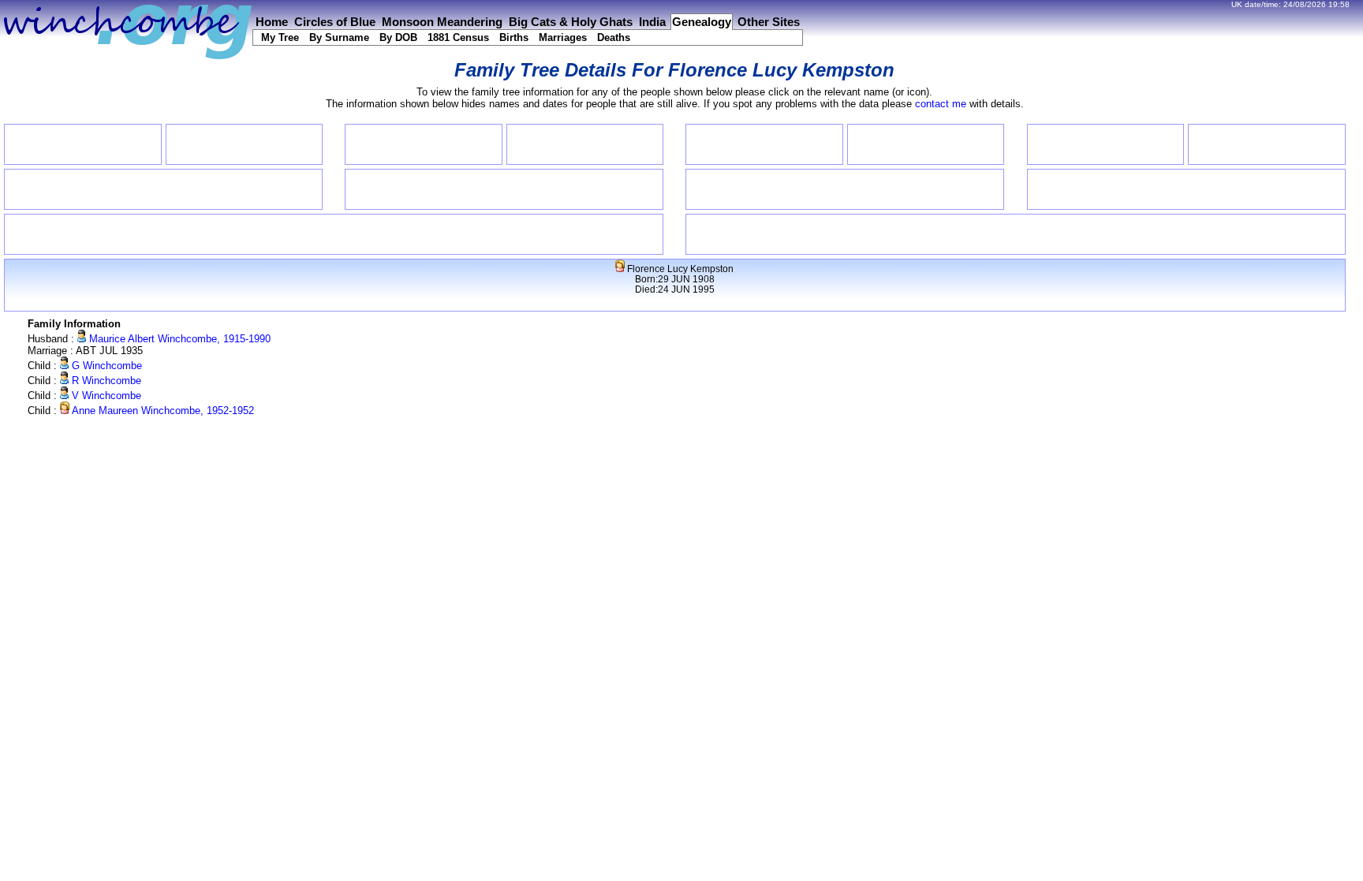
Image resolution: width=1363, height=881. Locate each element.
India (652, 22)
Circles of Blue (334, 22)
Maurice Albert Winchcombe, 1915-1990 (178, 339)
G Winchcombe (105, 365)
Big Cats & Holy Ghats (571, 22)
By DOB (398, 37)
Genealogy (701, 22)
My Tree (280, 37)
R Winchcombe (105, 380)
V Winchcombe (105, 395)
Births (513, 37)
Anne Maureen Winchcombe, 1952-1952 (161, 410)
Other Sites (769, 22)
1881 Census (458, 37)
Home (272, 22)
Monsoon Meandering (442, 22)
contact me (940, 104)
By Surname (339, 37)
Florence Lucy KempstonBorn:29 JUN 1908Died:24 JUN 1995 (679, 278)
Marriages (563, 37)
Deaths (613, 37)
